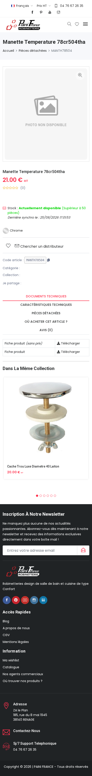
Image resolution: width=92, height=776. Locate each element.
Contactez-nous (26, 731)
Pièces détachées (33, 50)
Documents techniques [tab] (46, 296)
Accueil (8, 50)
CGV (6, 635)
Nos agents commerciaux (23, 674)
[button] (37, 495)
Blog (6, 621)
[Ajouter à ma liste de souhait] (8, 246)
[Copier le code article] (48, 260)
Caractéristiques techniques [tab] (46, 304)
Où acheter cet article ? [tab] (46, 321)
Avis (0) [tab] (46, 330)
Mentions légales (16, 642)
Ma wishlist (11, 660)
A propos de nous (16, 628)
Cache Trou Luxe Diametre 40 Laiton (33, 466)
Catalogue (11, 667)
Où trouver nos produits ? (22, 681)
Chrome (16, 230)
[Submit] (82, 550)
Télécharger (70, 343)
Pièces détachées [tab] (46, 313)
